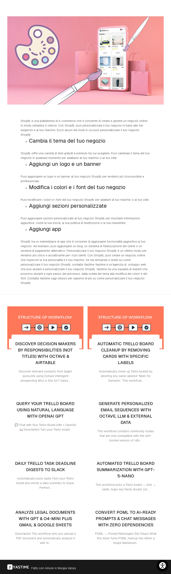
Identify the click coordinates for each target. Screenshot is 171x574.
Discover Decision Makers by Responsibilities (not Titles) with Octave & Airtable (45, 353)
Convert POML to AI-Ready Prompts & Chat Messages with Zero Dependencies (125, 519)
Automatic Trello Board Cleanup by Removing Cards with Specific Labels (125, 353)
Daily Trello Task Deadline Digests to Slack (45, 466)
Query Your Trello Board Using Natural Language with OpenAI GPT (45, 410)
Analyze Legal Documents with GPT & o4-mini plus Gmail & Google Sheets (45, 519)
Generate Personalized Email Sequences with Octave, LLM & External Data (126, 413)
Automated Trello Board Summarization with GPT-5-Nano (126, 470)
